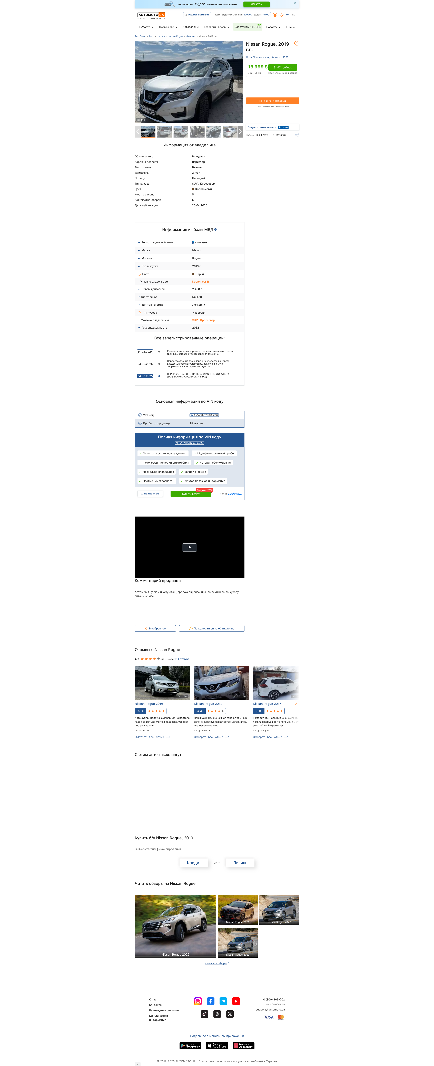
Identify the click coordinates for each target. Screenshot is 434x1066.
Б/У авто (144, 27)
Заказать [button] (256, 3)
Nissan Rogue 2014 (208, 704)
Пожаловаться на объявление (213, 628)
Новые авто (166, 27)
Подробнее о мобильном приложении (217, 1036)
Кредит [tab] (194, 862)
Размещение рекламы (164, 1010)
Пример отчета (151, 493)
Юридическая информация (158, 1018)
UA (287, 14)
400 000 (248, 14)
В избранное (157, 628)
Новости (272, 27)
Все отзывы (248, 27)
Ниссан (161, 36)
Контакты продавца (272, 100)
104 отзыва (181, 659)
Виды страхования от (262, 127)
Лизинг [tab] (240, 862)
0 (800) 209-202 (274, 999)
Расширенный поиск (198, 14)
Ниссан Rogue (175, 36)
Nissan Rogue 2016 (149, 704)
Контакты (155, 1005)
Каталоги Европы (215, 27)
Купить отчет (196, 493)
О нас (152, 999)
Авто (151, 36)
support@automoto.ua (270, 1009)
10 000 (265, 14)
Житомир (191, 36)
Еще (289, 27)
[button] (240, 82)
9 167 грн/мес (283, 67)
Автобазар (140, 36)
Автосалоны (190, 27)
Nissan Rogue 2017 (267, 704)
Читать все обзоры (216, 963)
